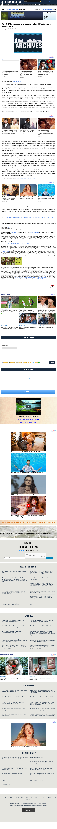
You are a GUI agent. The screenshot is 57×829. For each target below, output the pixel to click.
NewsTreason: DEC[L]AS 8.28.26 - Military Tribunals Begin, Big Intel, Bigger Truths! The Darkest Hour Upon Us (41, 598)
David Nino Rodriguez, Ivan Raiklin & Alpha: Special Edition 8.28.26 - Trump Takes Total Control (14, 697)
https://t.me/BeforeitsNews (43, 533)
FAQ (16, 797)
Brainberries (4, 135)
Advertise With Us (9, 797)
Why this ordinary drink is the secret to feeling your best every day (46, 198)
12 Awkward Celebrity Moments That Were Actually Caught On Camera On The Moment (10, 132)
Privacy (24, 797)
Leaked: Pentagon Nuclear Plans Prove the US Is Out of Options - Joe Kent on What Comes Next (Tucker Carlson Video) (42, 647)
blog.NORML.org (17, 81)
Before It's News (13, 2)
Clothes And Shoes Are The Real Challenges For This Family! (9, 328)
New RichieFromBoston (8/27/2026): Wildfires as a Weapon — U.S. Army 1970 (14, 691)
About (2, 797)
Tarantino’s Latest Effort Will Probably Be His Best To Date (27, 452)
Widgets (28, 799)
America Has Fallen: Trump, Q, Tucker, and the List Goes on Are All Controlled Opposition (14, 603)
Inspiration (47, 4)
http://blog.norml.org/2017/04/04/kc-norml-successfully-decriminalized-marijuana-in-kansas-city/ (29, 217)
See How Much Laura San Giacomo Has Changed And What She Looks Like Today (27, 516)
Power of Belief (30, 4)
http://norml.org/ (32, 178)
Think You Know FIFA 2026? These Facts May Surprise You (27, 311)
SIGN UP (21, 551)
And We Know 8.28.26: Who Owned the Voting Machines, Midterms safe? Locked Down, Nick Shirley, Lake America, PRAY (41, 572)
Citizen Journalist (34, 232)
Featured (7, 4)
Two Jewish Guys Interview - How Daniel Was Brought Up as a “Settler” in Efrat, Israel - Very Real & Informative (14, 768)
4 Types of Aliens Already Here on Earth (12, 773)
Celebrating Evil (6, 784)
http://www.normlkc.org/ (20, 178)
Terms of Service (31, 797)
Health (16, 4)
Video (55, 4)
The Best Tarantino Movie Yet (45, 327)
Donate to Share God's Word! (28, 422)
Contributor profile (14, 17)
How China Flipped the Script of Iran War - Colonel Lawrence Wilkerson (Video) (42, 709)
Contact (20, 797)
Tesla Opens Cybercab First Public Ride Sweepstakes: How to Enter (40, 779)
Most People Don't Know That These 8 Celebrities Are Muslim (28, 131)
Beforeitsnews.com (12, 9)
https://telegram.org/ (19, 533)
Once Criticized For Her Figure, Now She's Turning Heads (28, 197)
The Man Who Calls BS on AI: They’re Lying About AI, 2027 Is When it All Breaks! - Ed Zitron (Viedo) (42, 715)
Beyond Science (22, 4)
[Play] (28, 406)
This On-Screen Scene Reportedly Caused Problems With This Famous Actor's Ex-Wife (45, 132)
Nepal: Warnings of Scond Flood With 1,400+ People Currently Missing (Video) (41, 626)
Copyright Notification (41, 797)
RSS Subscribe (51, 797)
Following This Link (42, 278)
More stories (20, 17)
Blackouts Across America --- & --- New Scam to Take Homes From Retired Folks (13, 621)
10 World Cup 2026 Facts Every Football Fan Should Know (9, 311)
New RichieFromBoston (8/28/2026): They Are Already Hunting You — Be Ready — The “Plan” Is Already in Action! (14, 592)
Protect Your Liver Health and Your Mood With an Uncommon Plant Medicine (42, 774)
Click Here (13, 232)
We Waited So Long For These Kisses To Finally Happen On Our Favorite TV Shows (10, 198)
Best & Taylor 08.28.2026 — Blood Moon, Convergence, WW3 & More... (12, 632)
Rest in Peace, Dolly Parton (36, 757)
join (8, 227)
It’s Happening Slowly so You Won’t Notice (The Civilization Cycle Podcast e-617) (41, 762)
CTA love (39, 201)
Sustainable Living (39, 4)
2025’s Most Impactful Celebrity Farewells (22, 495)
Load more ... (28, 392)
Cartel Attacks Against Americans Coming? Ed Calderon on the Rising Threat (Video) (13, 626)
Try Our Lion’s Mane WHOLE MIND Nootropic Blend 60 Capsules (17, 243)
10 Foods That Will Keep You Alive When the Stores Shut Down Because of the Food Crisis (15, 758)
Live (52, 4)
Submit (50, 558)
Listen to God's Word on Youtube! (28, 419)
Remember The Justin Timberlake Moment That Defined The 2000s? (47, 311)
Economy (12, 4)
